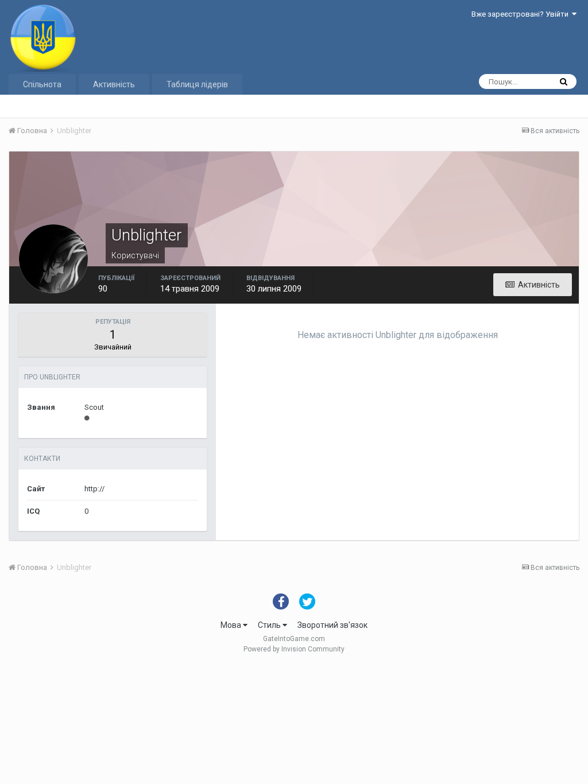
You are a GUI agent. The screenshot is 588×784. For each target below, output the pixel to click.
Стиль (270, 625)
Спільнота (42, 84)
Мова (231, 625)
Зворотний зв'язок (332, 625)
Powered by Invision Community (294, 649)
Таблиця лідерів (197, 84)
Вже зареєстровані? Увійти (521, 14)
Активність (114, 84)
